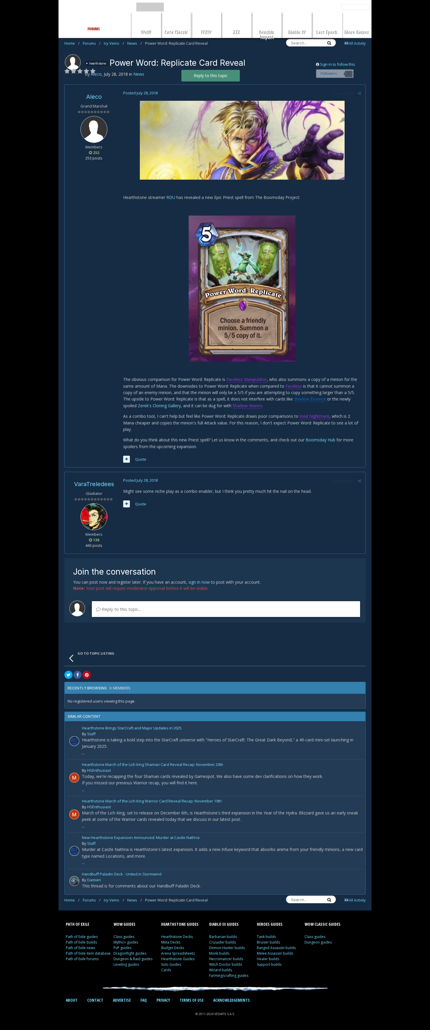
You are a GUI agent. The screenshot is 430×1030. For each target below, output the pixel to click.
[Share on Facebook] (77, 675)
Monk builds (219, 953)
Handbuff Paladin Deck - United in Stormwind (121, 874)
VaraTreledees (94, 484)
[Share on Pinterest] (86, 675)
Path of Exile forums (82, 958)
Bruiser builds (268, 942)
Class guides (123, 936)
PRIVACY (163, 1000)
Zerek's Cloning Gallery (159, 405)
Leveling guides (126, 964)
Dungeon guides (318, 942)
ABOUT (72, 1000)
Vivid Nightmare (314, 416)
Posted (140, 93)
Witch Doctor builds (225, 964)
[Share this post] (359, 93)
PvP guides (122, 947)
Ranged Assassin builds (276, 947)
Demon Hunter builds (227, 947)
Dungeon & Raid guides (132, 958)
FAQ (143, 1000)
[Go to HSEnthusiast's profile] (74, 778)
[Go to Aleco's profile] (73, 62)
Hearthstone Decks (177, 936)
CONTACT (95, 1000)
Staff (91, 733)
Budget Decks (172, 947)
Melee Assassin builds (275, 953)
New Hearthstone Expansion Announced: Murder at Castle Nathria (140, 838)
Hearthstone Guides (178, 958)
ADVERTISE (122, 1000)
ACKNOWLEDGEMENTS (231, 1000)
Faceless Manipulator (246, 379)
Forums (92, 43)
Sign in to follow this (337, 64)
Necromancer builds (226, 958)
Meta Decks (170, 942)
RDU (170, 197)
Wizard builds (220, 969)
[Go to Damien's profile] (74, 881)
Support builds (269, 964)
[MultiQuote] (126, 459)
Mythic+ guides (125, 942)
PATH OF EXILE (77, 924)
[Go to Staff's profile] (74, 741)
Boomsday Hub (320, 440)
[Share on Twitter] (68, 675)
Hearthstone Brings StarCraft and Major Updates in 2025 (132, 728)
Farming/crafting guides (228, 975)
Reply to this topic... (121, 609)
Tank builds (266, 936)
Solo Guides (171, 964)
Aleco (94, 96)
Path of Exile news (80, 947)
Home (72, 43)
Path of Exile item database (88, 953)
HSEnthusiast (99, 770)
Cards (166, 969)
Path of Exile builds (81, 942)
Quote (140, 459)
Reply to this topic (211, 75)
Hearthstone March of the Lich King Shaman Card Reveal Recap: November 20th (152, 765)
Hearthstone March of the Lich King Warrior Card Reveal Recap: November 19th (152, 801)
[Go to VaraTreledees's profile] (93, 516)
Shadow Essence (310, 399)
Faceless (293, 386)
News (134, 43)
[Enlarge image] (242, 139)
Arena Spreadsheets (178, 953)
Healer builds (268, 958)
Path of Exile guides (82, 936)
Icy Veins (114, 43)
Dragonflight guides (129, 953)
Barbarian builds (223, 936)
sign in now (199, 582)
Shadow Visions (247, 405)
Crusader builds (222, 942)
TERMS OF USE (192, 1000)
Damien (94, 879)
